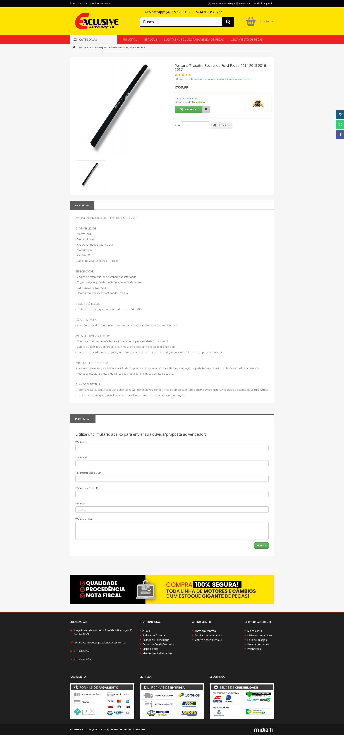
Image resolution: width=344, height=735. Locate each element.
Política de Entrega (153, 635)
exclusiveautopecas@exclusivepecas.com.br (100, 642)
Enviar (263, 545)
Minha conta (254, 631)
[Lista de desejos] (206, 109)
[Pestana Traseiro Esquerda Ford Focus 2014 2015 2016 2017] (90, 174)
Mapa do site (150, 648)
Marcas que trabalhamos (157, 653)
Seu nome (82, 442)
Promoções (254, 648)
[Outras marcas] (257, 104)
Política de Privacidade (155, 639)
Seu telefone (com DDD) (89, 472)
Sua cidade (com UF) (87, 488)
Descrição (82, 205)
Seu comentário (85, 519)
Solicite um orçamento (208, 635)
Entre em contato (205, 631)
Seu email (82, 457)
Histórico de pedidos (259, 635)
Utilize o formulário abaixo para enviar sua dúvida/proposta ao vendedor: (214, 79)
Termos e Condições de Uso (159, 644)
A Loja (146, 631)
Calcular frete (223, 125)
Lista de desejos (257, 639)
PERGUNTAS (82, 419)
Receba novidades (258, 644)
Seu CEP (81, 503)
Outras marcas (189, 98)
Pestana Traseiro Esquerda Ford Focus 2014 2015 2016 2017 (112, 47)
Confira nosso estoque (208, 639)
